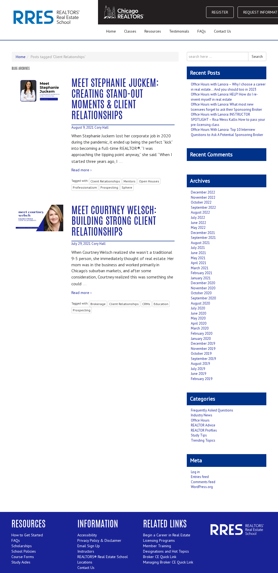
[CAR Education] (47, 16)
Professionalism (85, 187)
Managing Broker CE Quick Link (168, 562)
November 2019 (203, 348)
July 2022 (198, 217)
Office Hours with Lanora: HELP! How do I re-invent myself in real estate (224, 97)
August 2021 (200, 242)
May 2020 (198, 318)
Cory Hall (101, 127)
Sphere (127, 187)
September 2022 (203, 207)
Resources (152, 31)
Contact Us (222, 31)
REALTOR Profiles (204, 430)
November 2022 (203, 197)
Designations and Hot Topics (166, 551)
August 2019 (200, 363)
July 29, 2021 (81, 243)
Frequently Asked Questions (212, 410)
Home (111, 31)
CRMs (146, 304)
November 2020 (203, 288)
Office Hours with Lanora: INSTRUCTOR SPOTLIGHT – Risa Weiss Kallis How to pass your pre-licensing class (228, 119)
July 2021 (198, 247)
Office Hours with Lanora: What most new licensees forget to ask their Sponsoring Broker (226, 107)
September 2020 (203, 298)
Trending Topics (203, 440)
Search (257, 56)
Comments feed (203, 482)
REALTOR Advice (203, 425)
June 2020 (198, 313)
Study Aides (20, 562)
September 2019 (203, 358)
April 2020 (198, 323)
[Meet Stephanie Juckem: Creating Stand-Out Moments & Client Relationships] (39, 90)
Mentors (129, 181)
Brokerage (98, 304)
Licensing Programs (159, 540)
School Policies (23, 551)
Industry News (201, 415)
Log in (195, 472)
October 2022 (201, 202)
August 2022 (200, 212)
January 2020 (201, 338)
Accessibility (87, 535)
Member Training (157, 545)
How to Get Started (27, 535)
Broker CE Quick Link (159, 556)
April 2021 (198, 263)
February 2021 (201, 273)
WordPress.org (202, 487)
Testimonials (179, 31)
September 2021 (203, 237)
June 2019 (198, 373)
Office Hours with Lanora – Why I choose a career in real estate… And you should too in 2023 (228, 87)
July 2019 (198, 368)
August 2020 (200, 303)
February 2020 (201, 333)
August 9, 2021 (82, 127)
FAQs (201, 31)
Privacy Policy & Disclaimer (99, 540)
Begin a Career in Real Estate (166, 535)
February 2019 (201, 378)
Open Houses (149, 181)
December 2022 (203, 192)
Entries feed (200, 476)
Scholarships (21, 545)
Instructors (85, 551)
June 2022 (198, 222)
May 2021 (198, 258)
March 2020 (199, 328)
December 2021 (203, 232)
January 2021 (201, 278)
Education (161, 304)
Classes (130, 31)
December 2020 (203, 283)
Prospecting (109, 187)
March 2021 (199, 268)
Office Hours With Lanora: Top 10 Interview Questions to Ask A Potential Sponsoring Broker (227, 132)
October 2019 (201, 353)
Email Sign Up (88, 545)
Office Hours (200, 420)
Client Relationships (105, 181)
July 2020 (198, 308)
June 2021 (198, 253)
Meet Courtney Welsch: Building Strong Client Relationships (114, 222)
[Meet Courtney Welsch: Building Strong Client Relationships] (39, 218)
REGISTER (220, 12)
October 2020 (201, 293)
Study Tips (199, 435)
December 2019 (203, 343)
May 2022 (198, 227)
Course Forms (22, 556)
